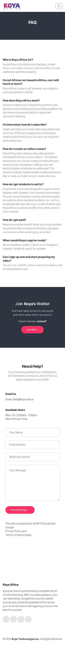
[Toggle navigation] (58, 6)
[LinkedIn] (21, 619)
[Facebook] (6, 619)
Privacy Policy (13, 531)
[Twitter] (13, 619)
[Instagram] (28, 619)
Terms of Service (15, 534)
